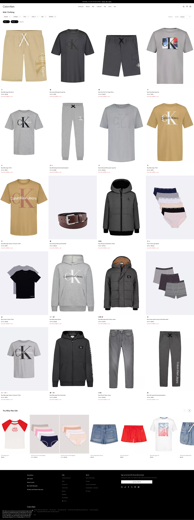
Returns (64, 491)
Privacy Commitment (91, 484)
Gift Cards (30, 478)
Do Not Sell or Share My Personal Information (78, 509)
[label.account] (187, 6)
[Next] (46, 56)
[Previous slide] (184, 410)
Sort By (176, 16)
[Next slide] (189, 410)
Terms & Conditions (94, 509)
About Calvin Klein (90, 477)
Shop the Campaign (107, 1)
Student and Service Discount (35, 489)
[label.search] (183, 6)
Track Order (65, 487)
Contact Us (64, 484)
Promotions (30, 475)
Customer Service (66, 477)
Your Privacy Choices (7, 517)
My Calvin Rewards (32, 486)
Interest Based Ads (62, 509)
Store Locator (30, 482)
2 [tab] (23, 161)
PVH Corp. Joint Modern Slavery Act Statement (37, 509)
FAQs (63, 481)
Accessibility (65, 497)
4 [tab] (27, 161)
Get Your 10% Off (137, 482)
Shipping (64, 494)
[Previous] (2, 56)
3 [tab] (25, 161)
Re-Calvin (88, 491)
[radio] (1, 89)
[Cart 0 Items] (190, 6)
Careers (88, 481)
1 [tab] (20, 161)
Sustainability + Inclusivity (92, 487)
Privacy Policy (53, 509)
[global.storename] (8, 6)
